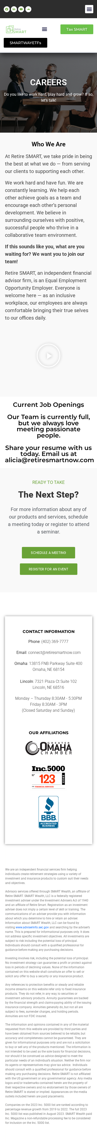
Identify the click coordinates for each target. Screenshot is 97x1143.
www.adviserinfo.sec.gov (32, 927)
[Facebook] (7, 9)
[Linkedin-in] (14, 9)
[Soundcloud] (28, 9)
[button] (89, 9)
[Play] (48, 355)
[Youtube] (21, 9)
